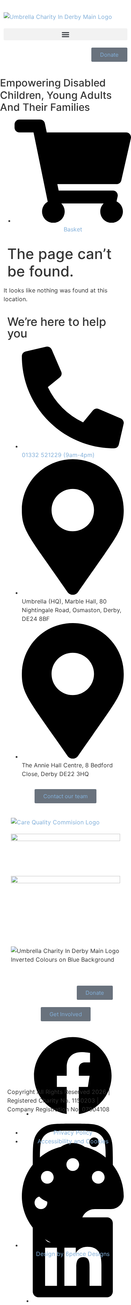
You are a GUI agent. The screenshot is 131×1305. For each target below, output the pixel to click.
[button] (65, 34)
